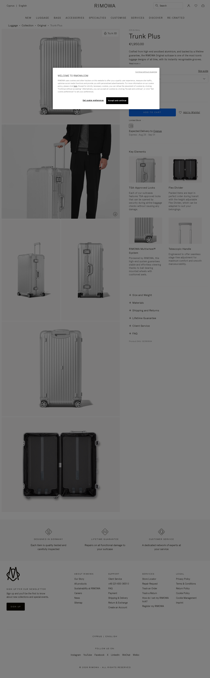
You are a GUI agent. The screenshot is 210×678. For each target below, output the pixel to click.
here (75, 86)
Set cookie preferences (93, 100)
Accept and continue (117, 100)
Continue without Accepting (146, 72)
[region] (106, 88)
